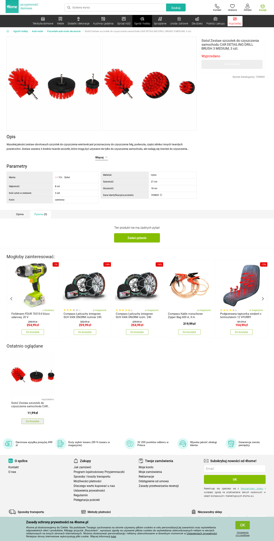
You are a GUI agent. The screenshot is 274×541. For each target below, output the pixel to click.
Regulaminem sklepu (252, 488)
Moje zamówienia (150, 471)
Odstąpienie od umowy (154, 481)
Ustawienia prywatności (89, 490)
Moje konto (146, 467)
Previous (11, 298)
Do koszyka (232, 64)
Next (262, 298)
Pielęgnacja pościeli (87, 499)
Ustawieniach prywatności (202, 533)
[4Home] (9, 31)
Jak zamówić (82, 467)
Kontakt (13, 467)
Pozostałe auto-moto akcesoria (64, 31)
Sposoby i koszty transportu (92, 476)
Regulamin (81, 495)
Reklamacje (146, 476)
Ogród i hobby (20, 31)
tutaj (113, 536)
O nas (12, 471)
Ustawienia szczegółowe (243, 534)
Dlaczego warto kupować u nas (94, 485)
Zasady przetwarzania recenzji (159, 485)
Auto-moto (37, 31)
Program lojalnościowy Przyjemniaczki (99, 471)
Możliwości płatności (87, 481)
